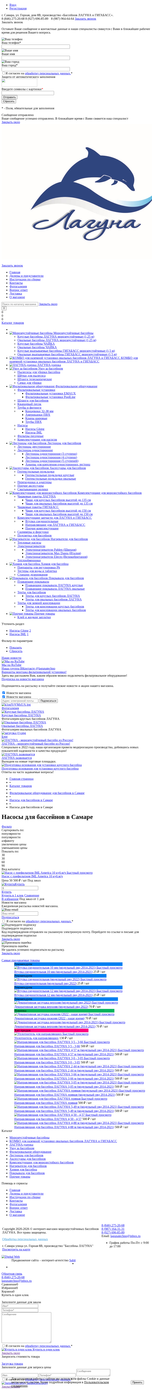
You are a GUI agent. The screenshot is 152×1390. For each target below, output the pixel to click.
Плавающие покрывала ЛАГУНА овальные (55, 588)
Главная (15, 272)
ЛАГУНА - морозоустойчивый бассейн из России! (36, 743)
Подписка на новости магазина (23, 679)
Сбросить (16, 651)
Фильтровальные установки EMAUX (50, 393)
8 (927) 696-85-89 (36, 18)
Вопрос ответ (19, 290)
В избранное (10, 899)
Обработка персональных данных (25, 1239)
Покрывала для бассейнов (27, 1173)
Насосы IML (33, 432)
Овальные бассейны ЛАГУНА (22, 726)
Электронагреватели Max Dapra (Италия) (53, 553)
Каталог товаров (13, 322)
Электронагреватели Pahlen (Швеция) (50, 549)
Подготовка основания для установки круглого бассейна (40, 768)
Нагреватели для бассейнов (28, 1166)
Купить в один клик (46, 1349)
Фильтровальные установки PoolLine (50, 397)
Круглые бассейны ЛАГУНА (21, 715)
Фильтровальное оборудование (30, 1151)
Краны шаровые (36, 418)
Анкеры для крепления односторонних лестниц (57, 464)
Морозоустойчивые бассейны (29, 1137)
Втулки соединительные (41, 521)
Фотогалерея (18, 286)
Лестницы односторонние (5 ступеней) (51, 461)
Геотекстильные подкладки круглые (49, 475)
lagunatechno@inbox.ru (125, 1236)
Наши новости (11, 657)
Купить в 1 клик (13, 895)
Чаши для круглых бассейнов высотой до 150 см (58, 510)
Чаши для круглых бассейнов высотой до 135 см (58, 500)
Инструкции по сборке (25, 279)
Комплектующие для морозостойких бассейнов (42, 1162)
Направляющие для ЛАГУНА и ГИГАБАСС (55, 524)
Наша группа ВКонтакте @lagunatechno (28, 668)
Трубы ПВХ (33, 421)
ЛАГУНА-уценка (21, 1144)
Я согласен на (39, 73)
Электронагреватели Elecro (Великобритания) (56, 556)
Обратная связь (12, 1273)
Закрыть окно (11, 122)
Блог (5, 736)
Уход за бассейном (22, 1148)
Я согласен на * (39, 921)
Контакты (16, 283)
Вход (13, 5)
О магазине (17, 297)
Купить (6, 892)
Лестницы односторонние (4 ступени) (51, 457)
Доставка (16, 293)
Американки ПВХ (37, 414)
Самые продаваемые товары (21, 960)
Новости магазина (18, 693)
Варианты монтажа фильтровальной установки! (34, 672)
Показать (16, 647)
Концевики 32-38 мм (39, 411)
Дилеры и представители (27, 275)
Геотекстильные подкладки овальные (50, 478)
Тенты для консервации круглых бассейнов (54, 606)
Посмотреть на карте (16, 1249)
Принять (137, 1382)
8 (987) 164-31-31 (113, 1229)
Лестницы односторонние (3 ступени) (51, 453)
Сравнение (31, 895)
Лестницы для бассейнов (26, 1155)
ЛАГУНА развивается (17, 758)
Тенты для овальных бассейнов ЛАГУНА (53, 599)
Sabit (72, 1260)
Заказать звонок (85, 18)
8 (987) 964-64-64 (63, 18)
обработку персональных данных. (48, 73)
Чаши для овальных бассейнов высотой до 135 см (59, 503)
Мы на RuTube (11, 665)
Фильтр (7, 826)
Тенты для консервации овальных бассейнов (55, 610)
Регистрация (18, 8)
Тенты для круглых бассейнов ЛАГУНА (52, 596)
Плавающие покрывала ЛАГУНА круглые (54, 585)
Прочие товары (20, 1176)
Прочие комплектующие (42, 528)
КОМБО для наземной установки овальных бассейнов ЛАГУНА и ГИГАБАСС (63, 1141)
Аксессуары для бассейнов (28, 1159)
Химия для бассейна (23, 1169)
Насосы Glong (34, 429)
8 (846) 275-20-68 (13, 18)
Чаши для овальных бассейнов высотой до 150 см (59, 514)
